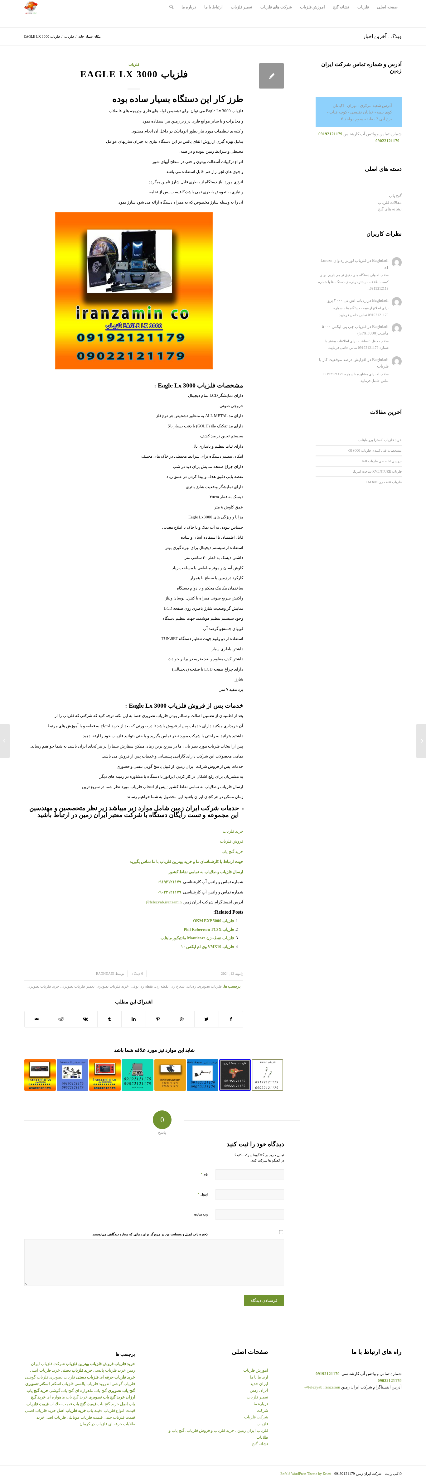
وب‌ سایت (201, 1214)
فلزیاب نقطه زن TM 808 (384, 481)
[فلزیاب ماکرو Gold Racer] (202, 1075)
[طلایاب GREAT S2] (137, 1075)
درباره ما (261, 1403)
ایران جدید (259, 1383)
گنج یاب (395, 195)
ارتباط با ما (259, 1377)
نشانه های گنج (390, 209)
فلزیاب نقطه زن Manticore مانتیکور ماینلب (197, 938)
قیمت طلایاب (61, 1404)
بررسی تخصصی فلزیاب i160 (381, 461)
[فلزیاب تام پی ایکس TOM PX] (170, 1075)
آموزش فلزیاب (255, 1370)
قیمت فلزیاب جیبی (119, 1417)
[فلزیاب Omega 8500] (72, 1075)
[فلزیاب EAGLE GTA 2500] (421, 741)
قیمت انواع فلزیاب (119, 1410)
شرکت (262, 1410)
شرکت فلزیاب (256, 1417)
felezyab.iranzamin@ (164, 902)
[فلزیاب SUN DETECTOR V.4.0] (105, 1075)
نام (204, 1174)
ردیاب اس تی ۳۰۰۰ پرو (347, 300)
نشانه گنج (260, 1443)
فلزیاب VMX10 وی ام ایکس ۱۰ (207, 946)
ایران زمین (259, 1390)
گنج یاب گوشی (61, 1390)
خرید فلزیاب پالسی (109, 1370)
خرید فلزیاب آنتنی (45, 1370)
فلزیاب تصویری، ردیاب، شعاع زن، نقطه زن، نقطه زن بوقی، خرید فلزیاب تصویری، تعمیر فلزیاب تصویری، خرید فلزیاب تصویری (124, 986)
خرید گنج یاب (232, 851)
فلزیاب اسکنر (62, 1383)
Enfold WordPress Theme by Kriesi (305, 1473)
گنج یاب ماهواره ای (91, 1390)
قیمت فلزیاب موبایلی (85, 1417)
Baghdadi (105, 973)
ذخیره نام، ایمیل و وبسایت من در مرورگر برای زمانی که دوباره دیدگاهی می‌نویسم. (150, 1234)
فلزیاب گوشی (36, 1377)
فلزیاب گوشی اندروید (117, 1383)
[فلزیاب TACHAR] (40, 1075)
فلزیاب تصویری (62, 1377)
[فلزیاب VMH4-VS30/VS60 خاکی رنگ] (267, 1075)
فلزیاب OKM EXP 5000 (213, 920)
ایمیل (202, 1194)
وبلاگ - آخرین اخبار (382, 36)
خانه (81, 36)
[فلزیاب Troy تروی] (235, 1075)
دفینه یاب (95, 1410)
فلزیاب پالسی (86, 1383)
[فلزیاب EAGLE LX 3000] (271, 76)
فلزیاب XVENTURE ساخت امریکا (377, 471)
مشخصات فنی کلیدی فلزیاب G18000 (375, 450)
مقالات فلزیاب (390, 202)
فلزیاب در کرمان (93, 1424)
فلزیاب (69, 36)
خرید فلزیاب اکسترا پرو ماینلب (380, 439)
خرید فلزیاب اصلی (40, 1410)
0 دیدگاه (137, 973)
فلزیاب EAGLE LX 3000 (134, 74)
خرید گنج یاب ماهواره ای (67, 1397)
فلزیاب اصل (56, 1417)
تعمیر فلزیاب (257, 1397)
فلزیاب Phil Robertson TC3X (209, 929)
